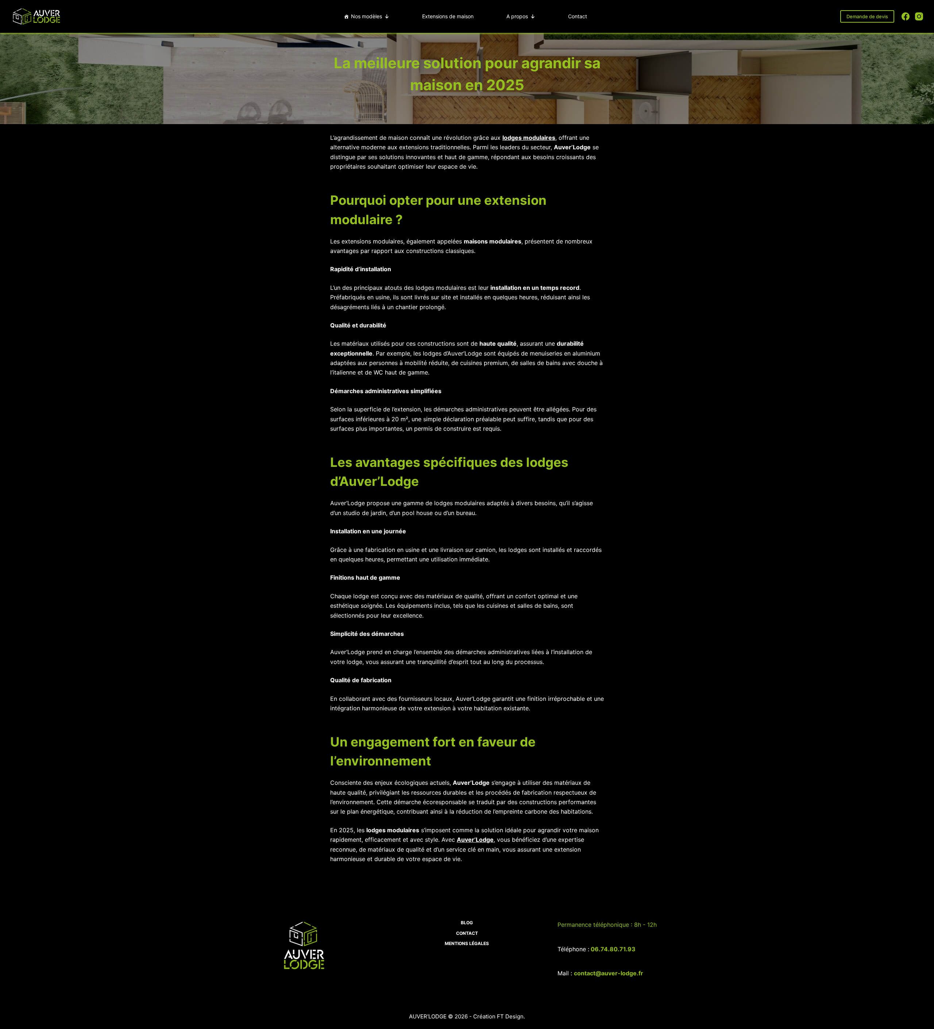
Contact (577, 16)
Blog (467, 922)
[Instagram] (919, 16)
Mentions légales (467, 943)
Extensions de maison (448, 16)
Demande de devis (867, 16)
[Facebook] (906, 16)
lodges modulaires (528, 137)
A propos (517, 16)
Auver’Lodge (475, 839)
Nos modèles (366, 16)
